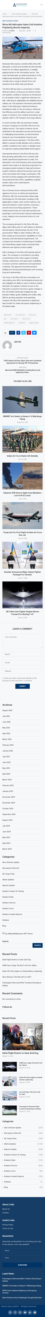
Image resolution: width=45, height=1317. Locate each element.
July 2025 (6, 757)
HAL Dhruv (14, 319)
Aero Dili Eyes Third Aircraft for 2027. (17, 977)
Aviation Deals (23, 1160)
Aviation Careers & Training (23, 1155)
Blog (23, 1187)
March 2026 (7, 739)
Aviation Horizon (23, 1165)
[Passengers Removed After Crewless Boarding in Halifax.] (9, 1110)
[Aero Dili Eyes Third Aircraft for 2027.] (9, 1096)
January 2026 (7, 751)
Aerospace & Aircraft (23, 1133)
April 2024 (6, 843)
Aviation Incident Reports (23, 1176)
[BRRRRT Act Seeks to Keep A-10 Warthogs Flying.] (22, 399)
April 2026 (6, 733)
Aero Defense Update (19, 14)
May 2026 (6, 728)
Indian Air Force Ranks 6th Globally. (22, 456)
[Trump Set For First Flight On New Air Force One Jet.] (22, 515)
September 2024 (8, 814)
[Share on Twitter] (23, 333)
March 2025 (7, 780)
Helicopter (26, 319)
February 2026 (8, 745)
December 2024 (8, 797)
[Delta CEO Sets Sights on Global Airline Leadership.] (9, 1081)
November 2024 (8, 803)
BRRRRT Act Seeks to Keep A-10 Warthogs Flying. (22, 1286)
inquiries (22, 323)
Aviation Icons (23, 1171)
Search (5, 941)
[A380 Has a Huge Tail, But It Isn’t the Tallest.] (9, 1066)
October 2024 (7, 808)
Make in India (33, 323)
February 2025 (8, 785)
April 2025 (6, 774)
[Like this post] (13, 333)
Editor (12, 31)
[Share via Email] (34, 333)
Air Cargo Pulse (23, 1138)
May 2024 (6, 837)
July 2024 (6, 826)
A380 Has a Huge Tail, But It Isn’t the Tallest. (19, 965)
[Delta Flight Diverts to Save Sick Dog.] (22, 1036)
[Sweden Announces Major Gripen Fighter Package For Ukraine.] (22, 555)
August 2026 (7, 710)
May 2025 (6, 768)
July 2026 (6, 716)
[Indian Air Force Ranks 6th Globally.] (22, 439)
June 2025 (6, 762)
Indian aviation (9, 323)
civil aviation (20, 315)
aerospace (7, 315)
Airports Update (23, 1149)
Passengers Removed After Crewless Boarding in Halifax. (30, 1108)
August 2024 (7, 820)
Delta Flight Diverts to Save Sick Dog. (16, 960)
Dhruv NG (32, 315)
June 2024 (6, 832)
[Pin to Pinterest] (29, 333)
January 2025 (7, 791)
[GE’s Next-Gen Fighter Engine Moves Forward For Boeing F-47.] (22, 594)
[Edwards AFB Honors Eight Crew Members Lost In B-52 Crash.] (22, 476)
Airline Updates (23, 1144)
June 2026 (6, 722)
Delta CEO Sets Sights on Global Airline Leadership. (22, 971)
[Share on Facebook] (18, 333)
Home (4, 14)
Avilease (23, 1182)
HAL (5, 319)
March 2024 (7, 849)
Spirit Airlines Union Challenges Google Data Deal (22, 1298)
